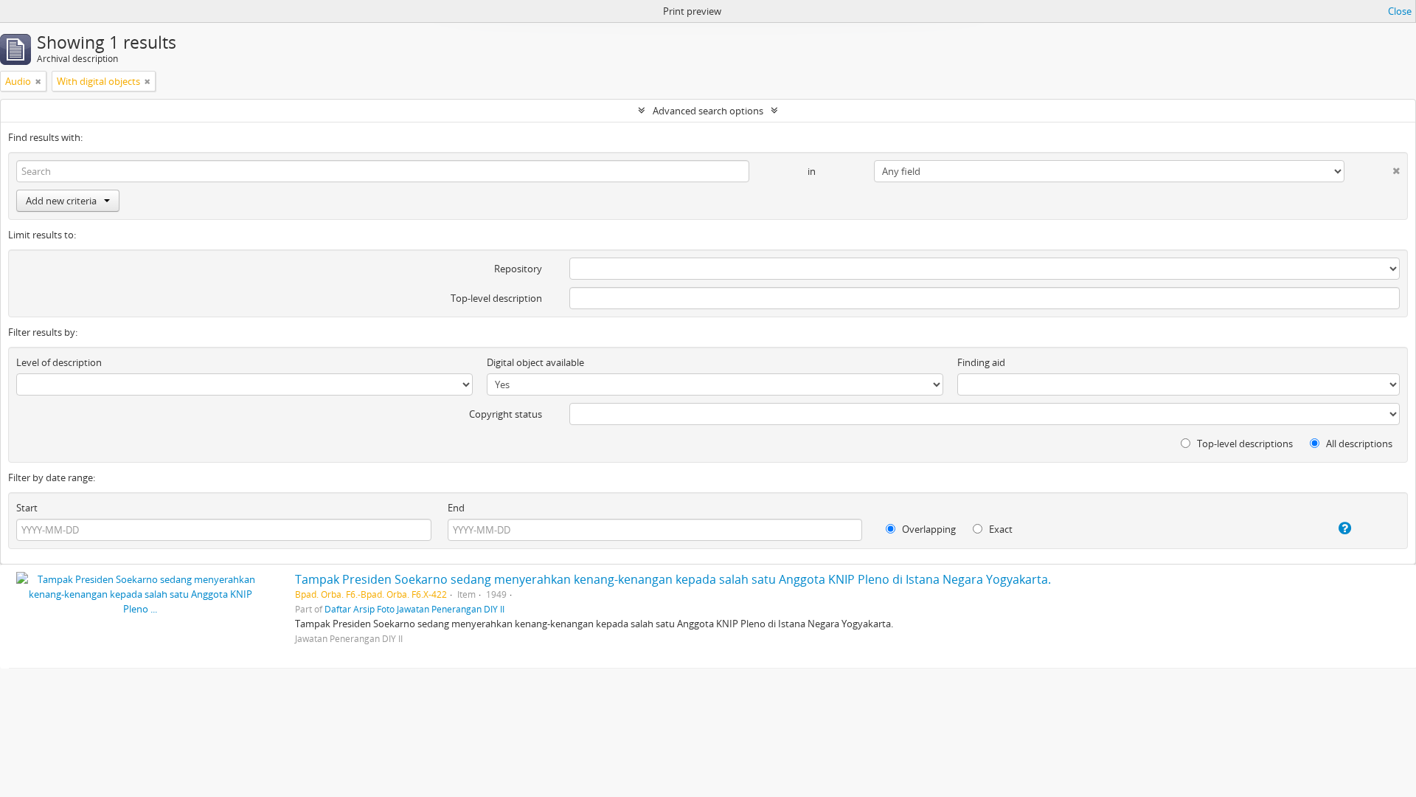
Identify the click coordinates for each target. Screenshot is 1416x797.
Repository (518, 268)
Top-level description (496, 298)
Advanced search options (708, 110)
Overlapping (928, 529)
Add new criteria (61, 200)
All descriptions (1358, 443)
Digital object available (535, 362)
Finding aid (981, 362)
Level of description (59, 362)
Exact (1000, 529)
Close (1400, 11)
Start (27, 507)
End (456, 507)
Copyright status (505, 414)
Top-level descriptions (1244, 443)
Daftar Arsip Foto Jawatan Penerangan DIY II (414, 609)
